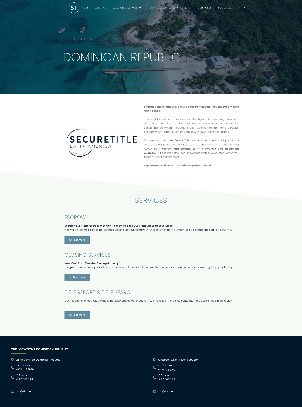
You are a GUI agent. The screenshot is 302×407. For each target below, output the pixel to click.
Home (85, 7)
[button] (77, 240)
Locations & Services (125, 7)
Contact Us (204, 7)
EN (240, 7)
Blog (188, 7)
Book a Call (225, 7)
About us (100, 7)
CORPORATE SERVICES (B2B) (163, 7)
